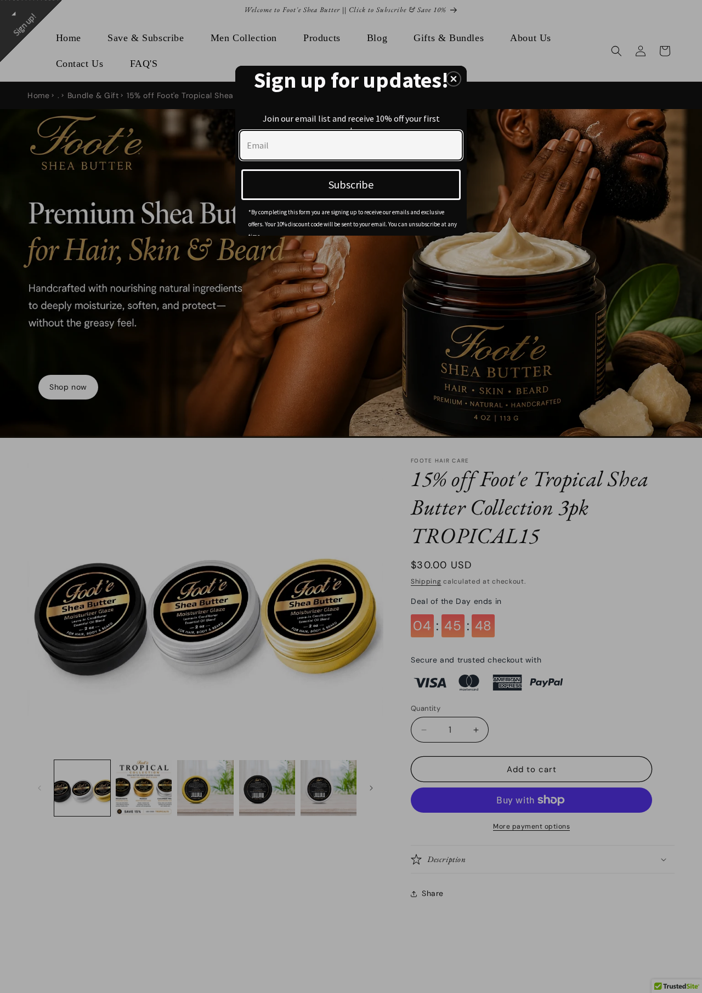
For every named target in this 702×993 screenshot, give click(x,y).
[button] (453, 78)
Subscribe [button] (351, 184)
